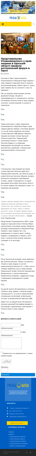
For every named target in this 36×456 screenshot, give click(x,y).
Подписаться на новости (16, 423)
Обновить (4, 367)
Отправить (5, 375)
